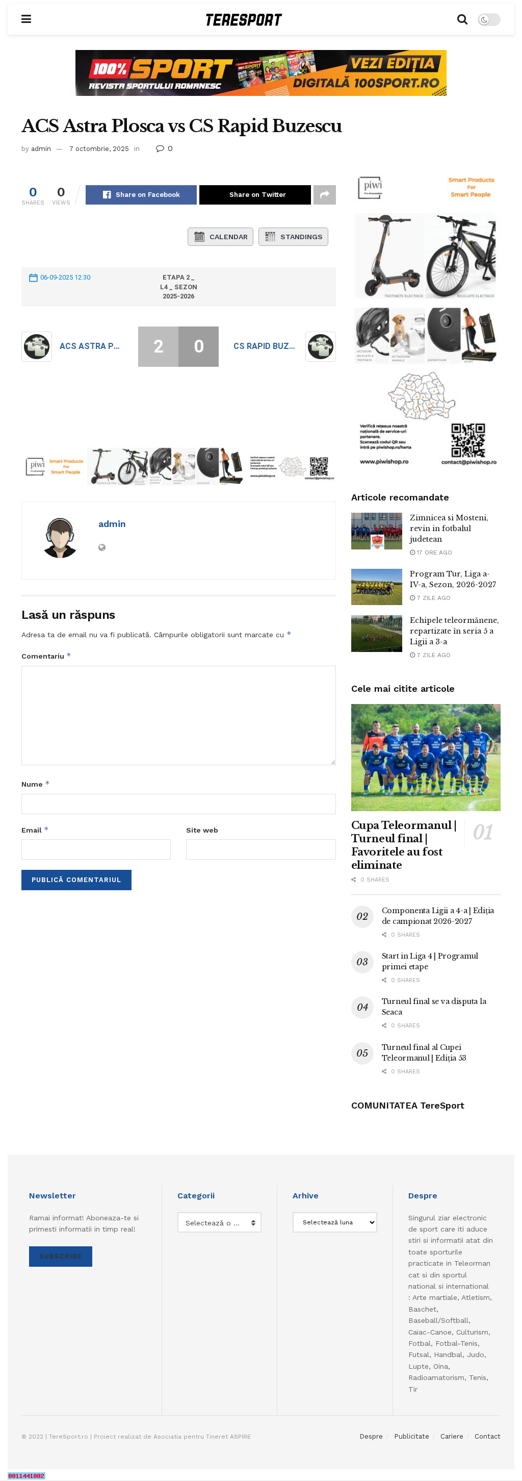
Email (35, 830)
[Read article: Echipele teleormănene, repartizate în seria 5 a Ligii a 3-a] (376, 633)
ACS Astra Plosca (92, 346)
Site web (202, 830)
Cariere (451, 1436)
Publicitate (411, 1436)
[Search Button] (462, 19)
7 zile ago (433, 597)
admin (41, 149)
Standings (301, 237)
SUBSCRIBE (60, 1256)
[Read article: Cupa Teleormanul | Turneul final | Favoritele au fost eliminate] (426, 757)
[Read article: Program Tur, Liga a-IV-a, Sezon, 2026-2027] (376, 587)
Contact (488, 1436)
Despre (371, 1436)
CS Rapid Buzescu (265, 346)
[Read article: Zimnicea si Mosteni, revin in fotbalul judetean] (376, 531)
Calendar (229, 237)
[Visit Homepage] (244, 19)
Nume (35, 784)
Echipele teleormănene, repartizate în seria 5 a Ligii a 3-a (454, 631)
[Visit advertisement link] (261, 80)
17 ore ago (433, 552)
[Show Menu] (26, 19)
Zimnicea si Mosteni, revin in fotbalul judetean (449, 528)
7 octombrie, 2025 (99, 149)
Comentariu (46, 656)
